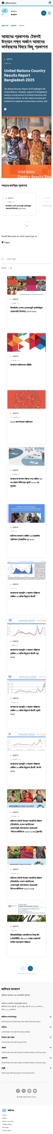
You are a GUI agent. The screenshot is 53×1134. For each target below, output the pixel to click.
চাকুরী (3, 1068)
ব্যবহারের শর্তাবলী (6, 1131)
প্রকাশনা (4, 1058)
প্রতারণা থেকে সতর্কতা (8, 1121)
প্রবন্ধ (4, 1047)
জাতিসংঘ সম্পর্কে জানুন (9, 1016)
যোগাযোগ (4, 1115)
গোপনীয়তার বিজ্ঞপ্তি (7, 1124)
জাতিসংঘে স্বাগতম (10, 3)
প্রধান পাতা (5, 26)
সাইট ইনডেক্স (5, 1127)
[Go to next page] (30, 968)
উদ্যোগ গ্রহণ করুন (8, 1037)
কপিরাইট (4, 1118)
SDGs (4, 1027)
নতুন (11, 268)
